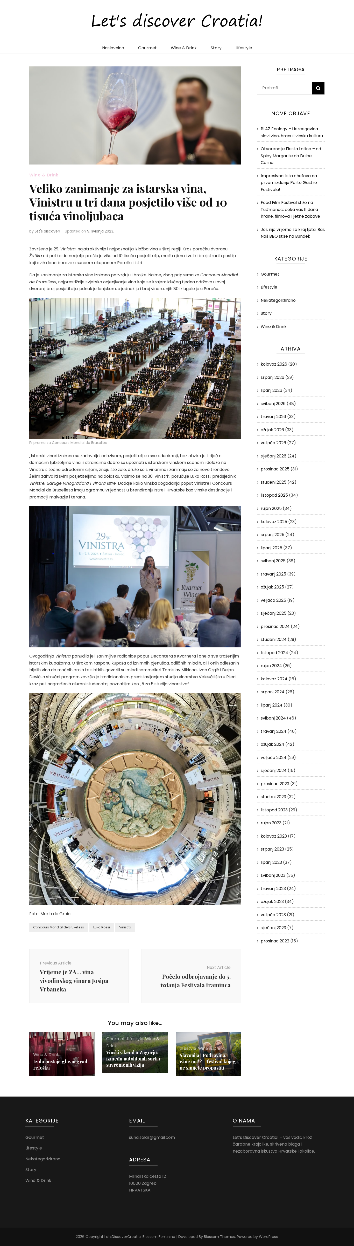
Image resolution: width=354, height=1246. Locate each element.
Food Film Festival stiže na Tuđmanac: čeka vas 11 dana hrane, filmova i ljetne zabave (290, 209)
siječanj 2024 (274, 770)
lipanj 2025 (271, 548)
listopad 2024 (274, 653)
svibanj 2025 (273, 561)
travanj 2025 (273, 574)
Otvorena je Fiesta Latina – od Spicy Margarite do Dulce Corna (291, 156)
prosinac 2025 (275, 469)
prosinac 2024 (275, 626)
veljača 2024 (273, 758)
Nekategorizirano (278, 300)
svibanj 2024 (273, 718)
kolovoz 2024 (274, 679)
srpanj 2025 (272, 535)
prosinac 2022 (275, 941)
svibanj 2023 (273, 875)
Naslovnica (113, 48)
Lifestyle (244, 48)
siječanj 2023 (273, 928)
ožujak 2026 (272, 430)
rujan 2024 (271, 666)
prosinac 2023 (275, 784)
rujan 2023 (271, 823)
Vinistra (125, 927)
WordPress (268, 1236)
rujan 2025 (271, 508)
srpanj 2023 (272, 849)
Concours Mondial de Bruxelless (58, 927)
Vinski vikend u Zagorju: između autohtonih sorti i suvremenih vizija (133, 1058)
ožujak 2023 (272, 902)
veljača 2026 (273, 443)
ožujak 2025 (272, 587)
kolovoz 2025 (274, 522)
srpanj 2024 (273, 692)
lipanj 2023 (271, 862)
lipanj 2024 (271, 705)
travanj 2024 (273, 731)
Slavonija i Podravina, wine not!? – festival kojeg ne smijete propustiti (208, 1061)
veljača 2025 (273, 600)
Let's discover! (47, 231)
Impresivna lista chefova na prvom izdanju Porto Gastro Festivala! (289, 183)
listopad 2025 (274, 495)
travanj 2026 (273, 417)
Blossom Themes (219, 1236)
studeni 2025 (273, 482)
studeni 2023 (273, 797)
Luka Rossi (101, 927)
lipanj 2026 (271, 390)
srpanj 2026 (272, 377)
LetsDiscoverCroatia (122, 1236)
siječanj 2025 (273, 613)
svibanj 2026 (273, 404)
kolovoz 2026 (274, 364)
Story (216, 48)
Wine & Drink (184, 48)
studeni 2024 (274, 639)
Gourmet (147, 48)
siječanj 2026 (273, 456)
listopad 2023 (274, 810)
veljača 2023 (273, 915)
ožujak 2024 (272, 744)
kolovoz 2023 (274, 836)
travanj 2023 (273, 889)
